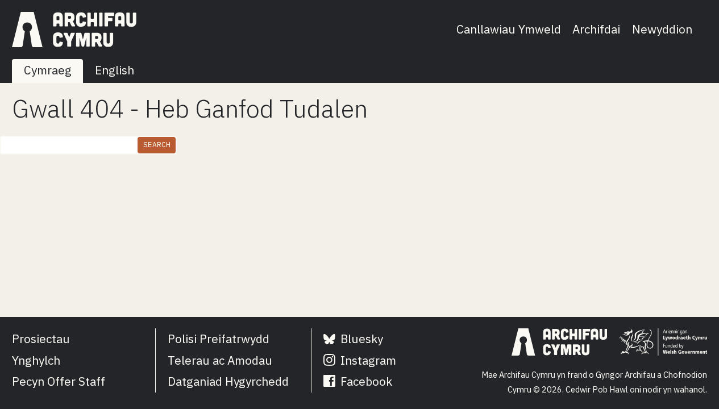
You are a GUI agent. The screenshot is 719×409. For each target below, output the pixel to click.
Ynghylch (36, 360)
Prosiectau (41, 339)
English (114, 70)
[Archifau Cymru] (74, 29)
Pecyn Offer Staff (58, 381)
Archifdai (596, 29)
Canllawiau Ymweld (508, 29)
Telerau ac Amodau (220, 360)
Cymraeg (48, 70)
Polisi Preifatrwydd (218, 339)
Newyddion (662, 29)
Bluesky (360, 339)
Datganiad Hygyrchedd (228, 381)
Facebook (365, 381)
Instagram (367, 360)
